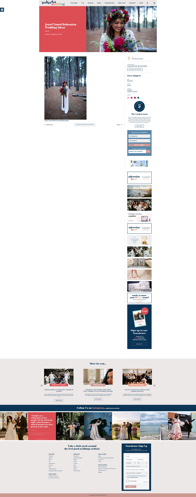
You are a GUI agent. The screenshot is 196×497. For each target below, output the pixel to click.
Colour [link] (75, 461)
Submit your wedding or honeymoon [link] (107, 468)
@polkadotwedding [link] (112, 408)
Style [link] (74, 465)
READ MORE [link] (139, 126)
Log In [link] (99, 461)
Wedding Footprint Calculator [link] (56, 470)
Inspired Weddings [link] (77, 457)
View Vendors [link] (139, 145)
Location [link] (75, 463)
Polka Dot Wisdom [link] (137, 385)
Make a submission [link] (102, 466)
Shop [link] (141, 3)
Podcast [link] (132, 3)
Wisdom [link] (90, 3)
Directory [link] (121, 3)
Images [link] (75, 459)
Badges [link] (100, 472)
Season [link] (75, 468)
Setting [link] (75, 467)
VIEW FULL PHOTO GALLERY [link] (135, 69)
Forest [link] (129, 85)
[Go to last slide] (41, 385)
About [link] (99, 456)
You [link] (82, 3)
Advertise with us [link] (102, 470)
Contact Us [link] (100, 459)
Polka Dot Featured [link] (59, 385)
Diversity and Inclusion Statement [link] (106, 457)
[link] (2, 10)
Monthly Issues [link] (76, 470)
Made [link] (99, 3)
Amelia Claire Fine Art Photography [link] (137, 66)
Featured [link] (74, 3)
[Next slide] (154, 385)
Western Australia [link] (132, 91)
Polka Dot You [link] (98, 385)
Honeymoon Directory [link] (54, 477)
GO (148, 151)
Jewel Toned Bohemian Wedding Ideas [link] (56, 120)
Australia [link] (129, 90)
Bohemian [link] (130, 81)
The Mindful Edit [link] (52, 468)
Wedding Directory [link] (53, 476)
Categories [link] (76, 456)
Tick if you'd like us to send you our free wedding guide (136, 476)
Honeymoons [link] (109, 3)
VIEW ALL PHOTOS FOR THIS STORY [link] (85, 124)
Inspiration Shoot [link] (57, 34)
